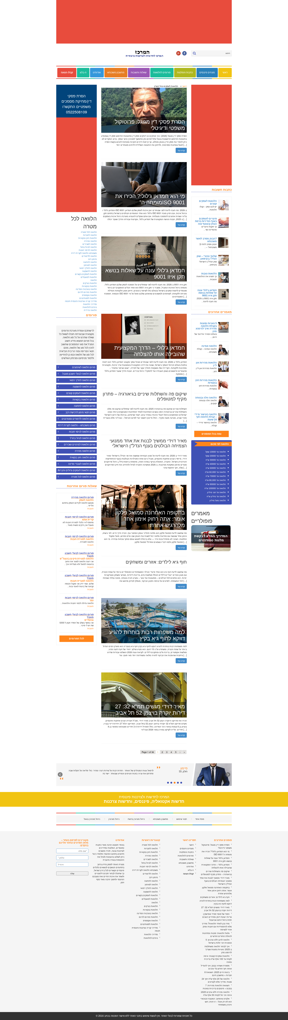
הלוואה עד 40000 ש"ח (216, 464)
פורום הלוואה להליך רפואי (82, 380)
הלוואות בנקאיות (89, 285)
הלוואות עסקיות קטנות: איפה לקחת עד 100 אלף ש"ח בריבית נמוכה (218, 958)
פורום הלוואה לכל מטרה (83, 477)
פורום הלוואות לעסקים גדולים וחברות (76, 470)
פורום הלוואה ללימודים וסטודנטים (78, 419)
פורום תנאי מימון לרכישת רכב (80, 412)
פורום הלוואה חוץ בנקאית (82, 457)
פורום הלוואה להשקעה (84, 386)
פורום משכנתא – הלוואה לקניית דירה (76, 425)
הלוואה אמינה (209, 346)
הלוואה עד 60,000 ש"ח (215, 472)
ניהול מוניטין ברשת (136, 819)
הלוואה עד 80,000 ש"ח (215, 480)
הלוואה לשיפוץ (90, 264)
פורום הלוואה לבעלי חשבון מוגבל (78, 373)
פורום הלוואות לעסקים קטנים (80, 393)
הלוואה (93, 279)
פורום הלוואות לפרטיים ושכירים (79, 444)
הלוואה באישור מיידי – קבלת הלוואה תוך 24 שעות (205, 417)
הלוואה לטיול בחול (88, 246)
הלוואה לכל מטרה (89, 231)
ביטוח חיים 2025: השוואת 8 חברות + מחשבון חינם (218, 974)
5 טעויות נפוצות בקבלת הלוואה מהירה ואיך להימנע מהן (206, 327)
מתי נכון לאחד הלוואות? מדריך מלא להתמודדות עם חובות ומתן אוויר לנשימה (217, 926)
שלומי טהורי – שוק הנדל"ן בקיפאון (207, 257)
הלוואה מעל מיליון (218, 500)
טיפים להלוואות (90, 307)
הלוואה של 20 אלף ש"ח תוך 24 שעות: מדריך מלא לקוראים (217, 980)
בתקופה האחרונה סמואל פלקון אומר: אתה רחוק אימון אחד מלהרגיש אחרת (217, 890)
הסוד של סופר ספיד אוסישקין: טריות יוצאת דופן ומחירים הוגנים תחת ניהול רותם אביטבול (217, 916)
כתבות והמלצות (185, 72)
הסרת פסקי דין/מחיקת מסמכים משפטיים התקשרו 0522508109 (77, 103)
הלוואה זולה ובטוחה (206, 397)
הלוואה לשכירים (89, 243)
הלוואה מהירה (90, 240)
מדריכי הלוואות (90, 304)
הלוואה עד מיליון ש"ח (216, 496)
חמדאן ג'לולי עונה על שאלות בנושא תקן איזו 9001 (207, 293)
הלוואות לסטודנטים (88, 297)
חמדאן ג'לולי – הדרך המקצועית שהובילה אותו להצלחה (216, 866)
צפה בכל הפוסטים (211, 434)
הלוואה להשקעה (89, 270)
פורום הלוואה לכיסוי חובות (82, 431)
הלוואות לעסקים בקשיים (86, 273)
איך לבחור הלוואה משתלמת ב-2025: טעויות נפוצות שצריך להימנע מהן (218, 949)
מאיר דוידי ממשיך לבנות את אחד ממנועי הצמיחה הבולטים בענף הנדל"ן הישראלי (216, 880)
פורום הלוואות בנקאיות (84, 399)
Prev (60, 774)
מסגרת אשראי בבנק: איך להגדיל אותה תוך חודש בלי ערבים (216, 967)
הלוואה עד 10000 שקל (216, 452)
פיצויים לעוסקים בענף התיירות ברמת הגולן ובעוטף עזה (206, 221)
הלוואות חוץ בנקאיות (87, 237)
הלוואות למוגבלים (89, 276)
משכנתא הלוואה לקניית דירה (84, 252)
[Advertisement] (144, 22)
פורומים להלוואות (162, 72)
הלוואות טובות (209, 273)
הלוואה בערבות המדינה (86, 288)
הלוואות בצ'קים (90, 282)
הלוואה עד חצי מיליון (216, 492)
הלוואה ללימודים (89, 255)
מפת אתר (199, 819)
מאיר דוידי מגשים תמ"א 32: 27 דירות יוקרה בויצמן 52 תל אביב (216, 909)
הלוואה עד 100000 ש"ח (215, 488)
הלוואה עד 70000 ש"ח (216, 476)
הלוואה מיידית (90, 310)
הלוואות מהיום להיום (87, 291)
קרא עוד (181, 150)
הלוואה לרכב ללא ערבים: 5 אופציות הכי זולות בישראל (219, 941)
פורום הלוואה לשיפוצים (83, 367)
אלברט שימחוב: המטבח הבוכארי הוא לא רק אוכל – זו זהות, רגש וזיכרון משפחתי (216, 1001)
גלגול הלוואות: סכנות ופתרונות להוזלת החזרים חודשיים (217, 935)
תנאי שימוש (181, 819)
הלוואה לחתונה (90, 261)
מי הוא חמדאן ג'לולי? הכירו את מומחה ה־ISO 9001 (217, 853)
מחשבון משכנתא (115, 72)
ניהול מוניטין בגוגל (92, 819)
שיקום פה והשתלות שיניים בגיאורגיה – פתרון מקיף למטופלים (216, 873)
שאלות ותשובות (139, 72)
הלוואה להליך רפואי (88, 267)
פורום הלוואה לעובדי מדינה (81, 464)
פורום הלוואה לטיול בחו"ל (82, 438)
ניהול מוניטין (113, 819)
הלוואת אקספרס (89, 294)
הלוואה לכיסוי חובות (88, 249)
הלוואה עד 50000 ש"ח (216, 468)
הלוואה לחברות (90, 234)
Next (227, 774)
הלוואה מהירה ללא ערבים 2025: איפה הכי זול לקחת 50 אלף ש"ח (216, 993)
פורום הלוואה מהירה (85, 451)
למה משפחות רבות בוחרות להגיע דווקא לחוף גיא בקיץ (216, 902)
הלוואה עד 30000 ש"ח (216, 460)
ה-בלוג (83, 72)
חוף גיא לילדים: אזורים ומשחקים (215, 896)
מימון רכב (92, 258)
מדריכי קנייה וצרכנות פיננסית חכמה (81, 301)
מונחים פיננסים (207, 72)
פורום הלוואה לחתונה (84, 406)
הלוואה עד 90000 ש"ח (216, 484)
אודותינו (97, 72)
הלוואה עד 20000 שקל (216, 456)
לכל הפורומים (76, 638)
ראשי (225, 72)
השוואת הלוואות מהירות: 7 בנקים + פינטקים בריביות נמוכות (217, 987)
